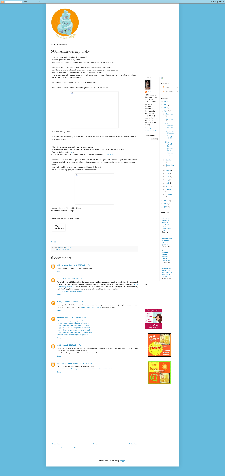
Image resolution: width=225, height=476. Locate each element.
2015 (166, 101)
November (169, 119)
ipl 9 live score (62, 265)
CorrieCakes (108, 154)
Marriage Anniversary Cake (102, 369)
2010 (166, 204)
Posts (166, 87)
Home (94, 444)
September (170, 165)
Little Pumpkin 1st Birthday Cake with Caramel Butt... (169, 149)
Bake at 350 (166, 268)
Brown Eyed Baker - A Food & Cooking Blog (166, 222)
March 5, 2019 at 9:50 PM (71, 345)
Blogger (122, 461)
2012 (166, 111)
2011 (166, 201)
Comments (168, 91)
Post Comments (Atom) (70, 448)
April (167, 183)
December (169, 114)
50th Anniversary (63, 250)
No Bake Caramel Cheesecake (166, 258)
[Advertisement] (94, 425)
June (168, 176)
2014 (166, 105)
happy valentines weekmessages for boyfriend (74, 325)
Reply (59, 272)
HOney (59, 302)
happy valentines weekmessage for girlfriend (73, 330)
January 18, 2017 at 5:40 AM (79, 265)
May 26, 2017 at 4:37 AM (74, 279)
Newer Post (56, 444)
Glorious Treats (165, 253)
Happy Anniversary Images (91, 307)
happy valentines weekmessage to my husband (74, 332)
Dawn (149, 92)
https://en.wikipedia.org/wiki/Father (69, 291)
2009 (166, 207)
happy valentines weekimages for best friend (73, 328)
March (168, 186)
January (169, 195)
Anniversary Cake (63, 369)
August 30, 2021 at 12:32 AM (84, 363)
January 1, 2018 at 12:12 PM (73, 302)
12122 (59, 345)
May (167, 180)
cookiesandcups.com (167, 239)
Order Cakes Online (65, 363)
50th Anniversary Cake (169, 126)
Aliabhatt (60, 279)
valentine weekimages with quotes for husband (74, 321)
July (167, 173)
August (168, 170)
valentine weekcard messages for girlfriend (72, 334)
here (71, 152)
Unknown (60, 317)
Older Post (133, 444)
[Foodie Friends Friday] (159, 356)
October (169, 160)
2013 (166, 108)
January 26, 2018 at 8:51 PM (75, 317)
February (169, 189)
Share (53, 242)
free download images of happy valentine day (73, 323)
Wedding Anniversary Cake (81, 369)
